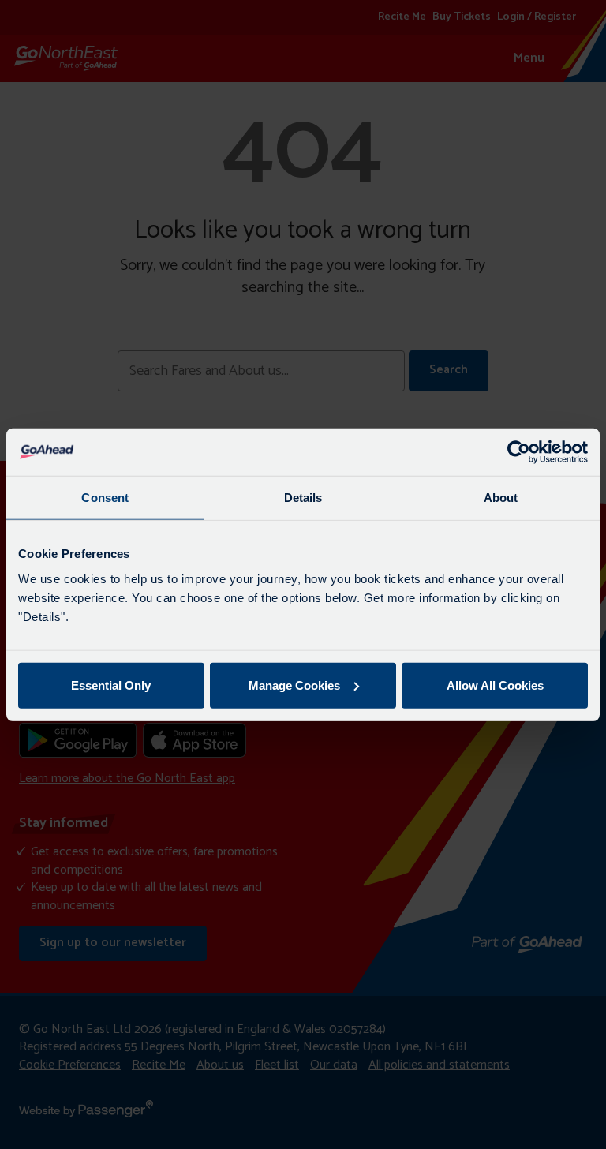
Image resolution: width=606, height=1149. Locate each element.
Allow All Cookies (495, 684)
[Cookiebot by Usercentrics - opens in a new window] (519, 452)
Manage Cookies (294, 684)
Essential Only (111, 684)
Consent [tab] (105, 497)
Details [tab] (303, 497)
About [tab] (501, 497)
